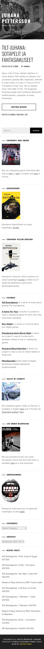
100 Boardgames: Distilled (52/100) (18, 628)
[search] (41, 20)
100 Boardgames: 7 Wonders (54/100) (19, 605)
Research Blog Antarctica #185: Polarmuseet (22, 582)
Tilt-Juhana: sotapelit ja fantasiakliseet (17, 54)
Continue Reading (19, 107)
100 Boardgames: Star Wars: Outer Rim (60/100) (19, 575)
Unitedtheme (26, 644)
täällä (22, 511)
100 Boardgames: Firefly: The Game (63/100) (18, 566)
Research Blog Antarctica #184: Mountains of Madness (21, 612)
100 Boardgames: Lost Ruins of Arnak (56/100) (19, 589)
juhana (27, 66)
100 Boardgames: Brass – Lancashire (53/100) (18, 621)
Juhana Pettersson (16, 18)
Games (13, 114)
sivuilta (16, 227)
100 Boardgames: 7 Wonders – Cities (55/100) (18, 598)
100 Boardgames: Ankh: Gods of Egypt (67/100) (19, 558)
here (11, 173)
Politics (20, 114)
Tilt (26, 114)
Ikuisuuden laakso (10, 412)
